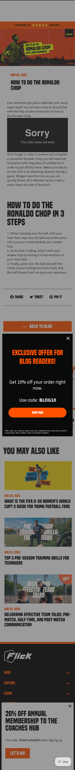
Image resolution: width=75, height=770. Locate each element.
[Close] (68, 338)
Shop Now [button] (37, 412)
